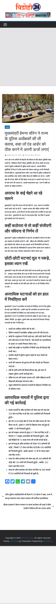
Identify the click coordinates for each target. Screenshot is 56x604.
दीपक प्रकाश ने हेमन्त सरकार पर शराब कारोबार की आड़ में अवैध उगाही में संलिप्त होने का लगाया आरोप (27, 506)
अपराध (7, 127)
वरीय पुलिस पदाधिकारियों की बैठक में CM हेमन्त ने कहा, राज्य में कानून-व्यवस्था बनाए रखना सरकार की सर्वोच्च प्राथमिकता (28, 496)
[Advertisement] (28, 57)
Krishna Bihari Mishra (32, 155)
